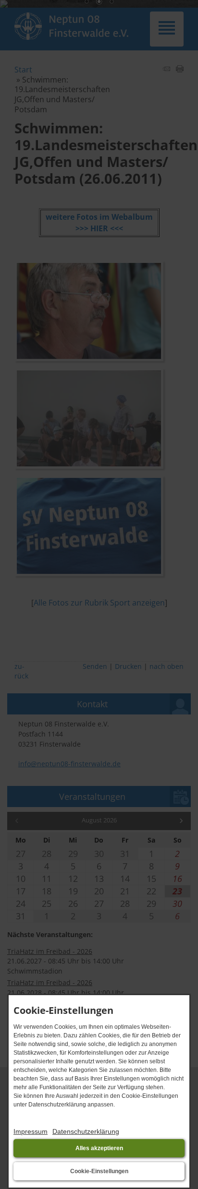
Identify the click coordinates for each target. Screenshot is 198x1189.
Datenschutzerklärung (85, 1131)
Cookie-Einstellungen (99, 1171)
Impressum (30, 1131)
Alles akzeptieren (99, 1148)
